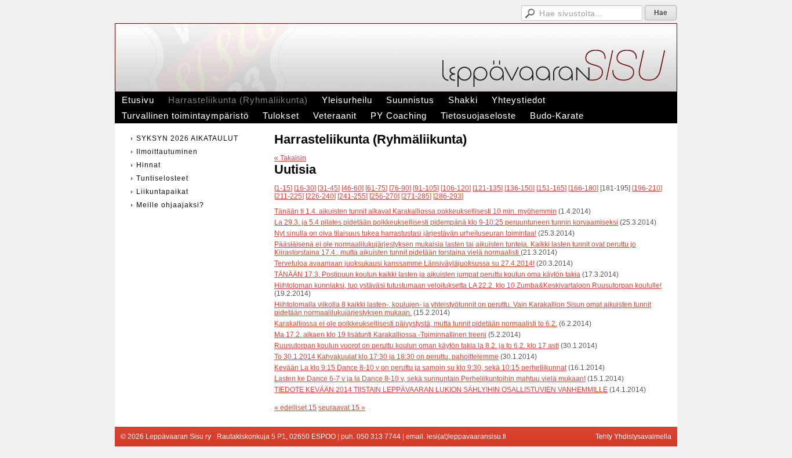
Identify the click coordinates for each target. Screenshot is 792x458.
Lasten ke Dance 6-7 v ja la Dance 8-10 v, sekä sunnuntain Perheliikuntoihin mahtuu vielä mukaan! (430, 379)
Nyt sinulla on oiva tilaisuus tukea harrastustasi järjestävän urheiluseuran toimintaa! (405, 233)
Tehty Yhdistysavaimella (633, 437)
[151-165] (551, 188)
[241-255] (352, 196)
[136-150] (519, 188)
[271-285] (416, 196)
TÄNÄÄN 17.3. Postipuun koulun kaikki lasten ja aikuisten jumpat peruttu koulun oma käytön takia (427, 274)
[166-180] (583, 188)
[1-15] (283, 188)
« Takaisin (290, 158)
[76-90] (400, 188)
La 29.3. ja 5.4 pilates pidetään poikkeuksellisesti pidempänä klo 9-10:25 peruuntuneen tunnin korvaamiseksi (446, 222)
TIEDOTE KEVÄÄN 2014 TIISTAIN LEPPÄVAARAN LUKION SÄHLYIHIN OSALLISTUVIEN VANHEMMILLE (441, 390)
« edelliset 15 (295, 408)
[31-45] (329, 188)
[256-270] (384, 196)
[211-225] (289, 196)
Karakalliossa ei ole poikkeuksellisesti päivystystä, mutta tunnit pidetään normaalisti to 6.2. (415, 324)
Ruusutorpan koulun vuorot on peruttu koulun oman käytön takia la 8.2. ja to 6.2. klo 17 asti (416, 346)
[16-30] (305, 188)
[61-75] (376, 188)
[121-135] (488, 188)
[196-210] (647, 188)
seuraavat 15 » (341, 408)
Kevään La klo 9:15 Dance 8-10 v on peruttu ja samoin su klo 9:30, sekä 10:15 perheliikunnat (420, 368)
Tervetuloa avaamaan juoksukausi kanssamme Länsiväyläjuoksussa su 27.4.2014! (404, 263)
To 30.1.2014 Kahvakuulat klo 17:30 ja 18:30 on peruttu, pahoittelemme (386, 357)
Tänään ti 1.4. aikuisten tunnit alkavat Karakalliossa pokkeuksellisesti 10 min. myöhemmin (415, 211)
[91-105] (426, 188)
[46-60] (352, 188)
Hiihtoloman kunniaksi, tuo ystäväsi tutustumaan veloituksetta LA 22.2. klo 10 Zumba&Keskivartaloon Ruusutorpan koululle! (468, 285)
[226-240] (321, 196)
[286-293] (448, 196)
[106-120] (456, 188)
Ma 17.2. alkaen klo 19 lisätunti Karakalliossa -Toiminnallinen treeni (380, 335)
